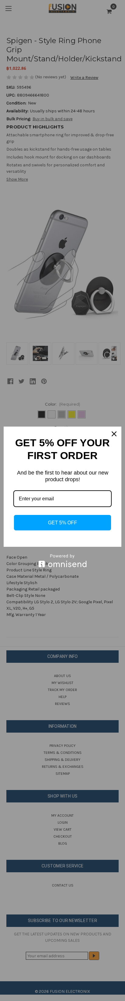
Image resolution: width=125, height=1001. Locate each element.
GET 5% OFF (62, 522)
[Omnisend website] (62, 560)
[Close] (114, 434)
